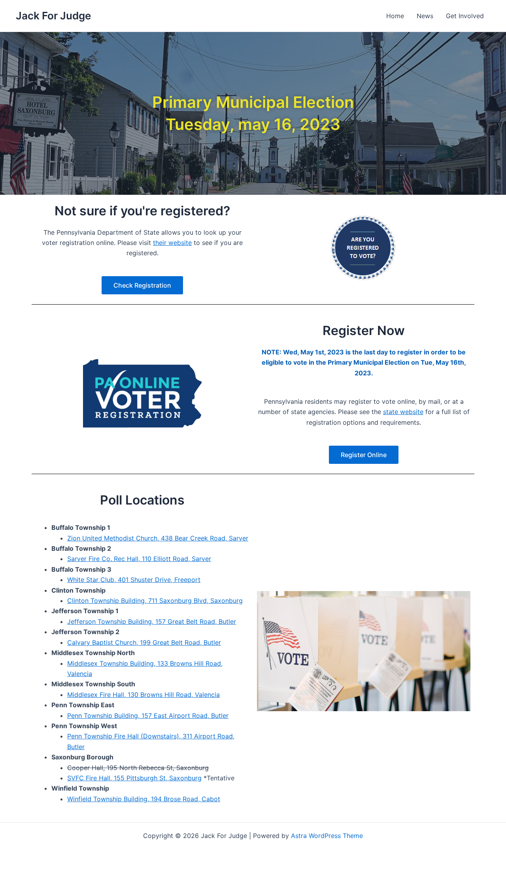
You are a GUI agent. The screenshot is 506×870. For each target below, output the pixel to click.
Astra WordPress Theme (327, 836)
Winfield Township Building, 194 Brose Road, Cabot (143, 799)
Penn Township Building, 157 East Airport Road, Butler (147, 715)
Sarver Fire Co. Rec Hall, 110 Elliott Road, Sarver (139, 559)
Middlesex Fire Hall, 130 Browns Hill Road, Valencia (143, 695)
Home (395, 16)
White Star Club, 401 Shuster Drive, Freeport (133, 580)
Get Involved (465, 16)
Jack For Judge (53, 15)
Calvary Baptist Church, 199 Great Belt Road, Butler (144, 642)
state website (403, 412)
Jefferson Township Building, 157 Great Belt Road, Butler (151, 621)
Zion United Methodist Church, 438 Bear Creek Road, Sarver (157, 538)
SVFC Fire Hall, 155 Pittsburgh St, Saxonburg (134, 778)
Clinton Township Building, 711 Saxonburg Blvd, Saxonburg (155, 600)
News (425, 16)
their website (172, 243)
